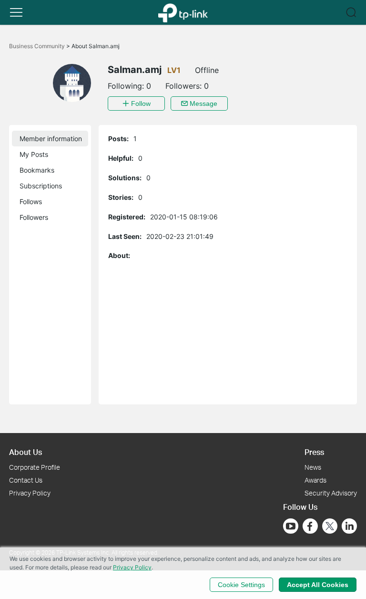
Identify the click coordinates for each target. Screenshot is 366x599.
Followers (34, 217)
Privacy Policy (30, 493)
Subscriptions (41, 186)
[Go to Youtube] (290, 526)
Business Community (37, 46)
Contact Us (25, 480)
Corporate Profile (34, 467)
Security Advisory (331, 493)
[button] (16, 12)
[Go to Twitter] (329, 527)
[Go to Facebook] (310, 526)
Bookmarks (37, 170)
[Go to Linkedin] (349, 526)
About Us (25, 452)
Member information (51, 138)
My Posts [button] (34, 154)
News (313, 467)
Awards (315, 480)
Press (314, 452)
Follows (31, 201)
